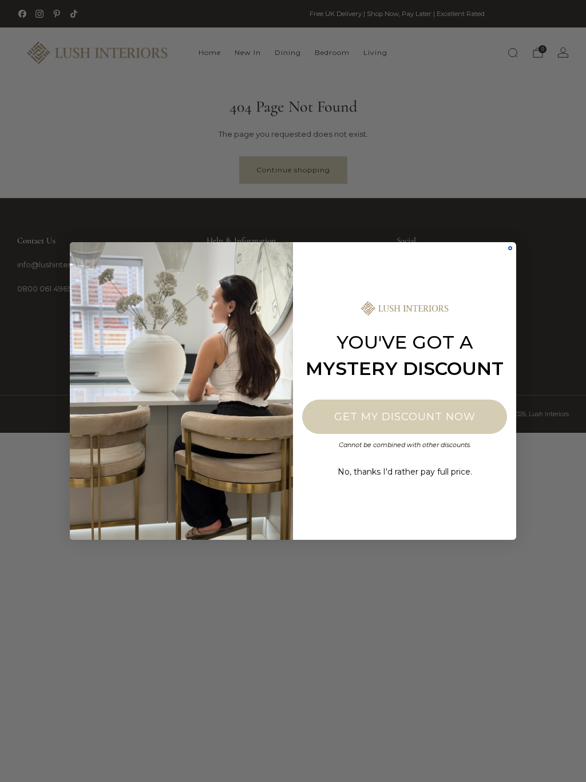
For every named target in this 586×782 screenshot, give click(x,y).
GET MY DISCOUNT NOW (405, 416)
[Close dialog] (510, 248)
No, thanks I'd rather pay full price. (405, 472)
